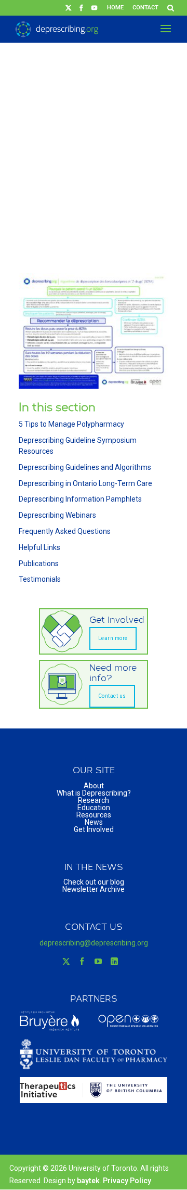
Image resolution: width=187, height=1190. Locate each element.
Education (93, 807)
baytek (88, 1180)
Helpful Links (39, 547)
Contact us (112, 696)
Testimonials (40, 579)
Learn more (113, 638)
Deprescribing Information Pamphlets (80, 499)
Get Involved (94, 829)
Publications (39, 563)
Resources (93, 814)
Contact (145, 7)
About (94, 785)
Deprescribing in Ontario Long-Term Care (85, 483)
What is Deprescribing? (94, 793)
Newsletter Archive (93, 889)
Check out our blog (93, 882)
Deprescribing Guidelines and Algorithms (85, 467)
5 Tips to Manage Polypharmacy (71, 424)
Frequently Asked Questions (65, 531)
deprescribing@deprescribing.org (93, 943)
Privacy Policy (127, 1180)
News (94, 822)
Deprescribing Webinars (57, 515)
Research (93, 800)
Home (115, 7)
